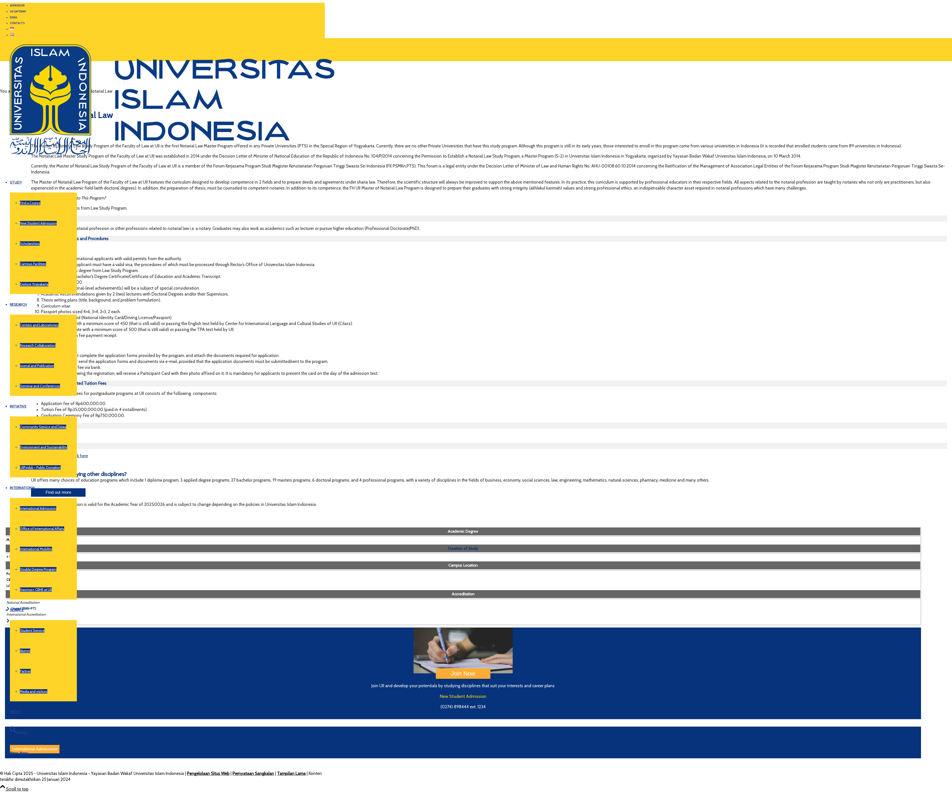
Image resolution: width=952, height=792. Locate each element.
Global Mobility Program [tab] (53, 425)
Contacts (17, 23)
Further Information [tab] (49, 445)
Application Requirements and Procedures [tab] (70, 238)
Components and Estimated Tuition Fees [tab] (69, 383)
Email (14, 17)
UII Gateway (18, 11)
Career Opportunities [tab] (50, 218)
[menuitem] (167, 6)
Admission (17, 5)
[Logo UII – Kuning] (167, 157)
